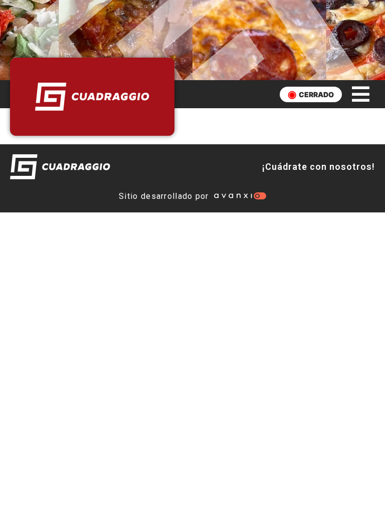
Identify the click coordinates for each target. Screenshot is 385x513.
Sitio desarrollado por (164, 196)
